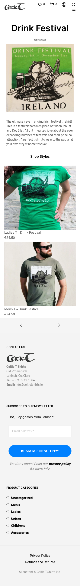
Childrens (18, 525)
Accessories (20, 532)
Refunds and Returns (40, 562)
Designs (40, 40)
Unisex (16, 519)
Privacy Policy (40, 555)
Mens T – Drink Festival (21, 309)
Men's (15, 505)
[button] (41, 4)
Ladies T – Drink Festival (22, 232)
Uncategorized (22, 498)
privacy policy (60, 463)
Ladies (15, 511)
